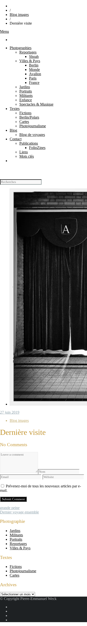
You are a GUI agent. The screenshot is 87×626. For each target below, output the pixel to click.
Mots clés (26, 156)
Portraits (25, 91)
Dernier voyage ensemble (19, 512)
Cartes (24, 122)
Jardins (24, 87)
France (34, 83)
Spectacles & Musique (36, 104)
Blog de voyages (32, 135)
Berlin (33, 65)
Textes (15, 109)
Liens (23, 152)
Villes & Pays (29, 61)
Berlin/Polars (29, 117)
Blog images (19, 15)
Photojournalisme (32, 126)
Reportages (27, 52)
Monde (34, 69)
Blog (13, 130)
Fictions (25, 113)
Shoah (34, 56)
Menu (4, 31)
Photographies (20, 48)
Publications (28, 143)
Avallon (35, 74)
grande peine (10, 508)
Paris (32, 78)
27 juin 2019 (9, 412)
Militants (26, 96)
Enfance (25, 100)
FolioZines (37, 148)
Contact (16, 139)
